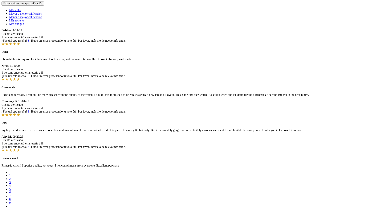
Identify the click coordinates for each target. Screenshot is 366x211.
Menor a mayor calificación (25, 17)
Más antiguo (16, 23)
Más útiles (15, 10)
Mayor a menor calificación (25, 13)
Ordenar (22, 3)
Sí (29, 40)
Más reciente (16, 20)
